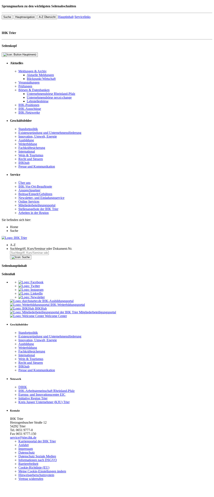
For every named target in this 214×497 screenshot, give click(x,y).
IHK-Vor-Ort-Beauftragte (35, 186)
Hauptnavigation (25, 17)
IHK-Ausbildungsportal (58, 301)
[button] (111, 245)
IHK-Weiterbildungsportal (67, 304)
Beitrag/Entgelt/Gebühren (35, 194)
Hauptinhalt (66, 17)
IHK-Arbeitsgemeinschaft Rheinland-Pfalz (46, 391)
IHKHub (41, 308)
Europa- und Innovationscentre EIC (41, 394)
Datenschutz (26, 452)
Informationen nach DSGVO (37, 460)
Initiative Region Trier (32, 398)
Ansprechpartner (29, 190)
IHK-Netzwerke (29, 112)
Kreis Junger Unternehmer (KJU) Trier (44, 402)
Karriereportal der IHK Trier (37, 441)
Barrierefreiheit (28, 464)
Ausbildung (26, 140)
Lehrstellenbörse (37, 101)
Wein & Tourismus (30, 155)
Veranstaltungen (28, 82)
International (26, 151)
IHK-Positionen (28, 105)
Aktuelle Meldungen (40, 75)
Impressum (25, 449)
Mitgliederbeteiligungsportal (36, 205)
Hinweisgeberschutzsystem (36, 475)
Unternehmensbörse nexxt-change (49, 97)
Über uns (24, 182)
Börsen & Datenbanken (34, 90)
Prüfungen (25, 86)
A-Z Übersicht (47, 17)
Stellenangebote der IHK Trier (38, 209)
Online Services (28, 201)
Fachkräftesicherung (31, 147)
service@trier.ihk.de (23, 437)
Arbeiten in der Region (33, 213)
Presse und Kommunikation (36, 166)
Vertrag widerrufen (30, 479)
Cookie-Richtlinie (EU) (33, 467)
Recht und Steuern (30, 159)
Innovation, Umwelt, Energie (37, 136)
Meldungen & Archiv (32, 71)
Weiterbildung (27, 144)
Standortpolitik (28, 129)
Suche (7, 17)
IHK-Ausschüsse (29, 108)
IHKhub (23, 162)
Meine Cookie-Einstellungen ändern (42, 471)
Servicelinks (82, 17)
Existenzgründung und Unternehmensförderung (49, 132)
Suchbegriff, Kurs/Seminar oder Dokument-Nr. (41, 248)
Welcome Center (56, 316)
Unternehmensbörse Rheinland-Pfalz (51, 93)
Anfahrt (23, 445)
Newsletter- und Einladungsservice (41, 198)
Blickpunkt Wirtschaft (41, 78)
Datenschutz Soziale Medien (37, 456)
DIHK (22, 387)
